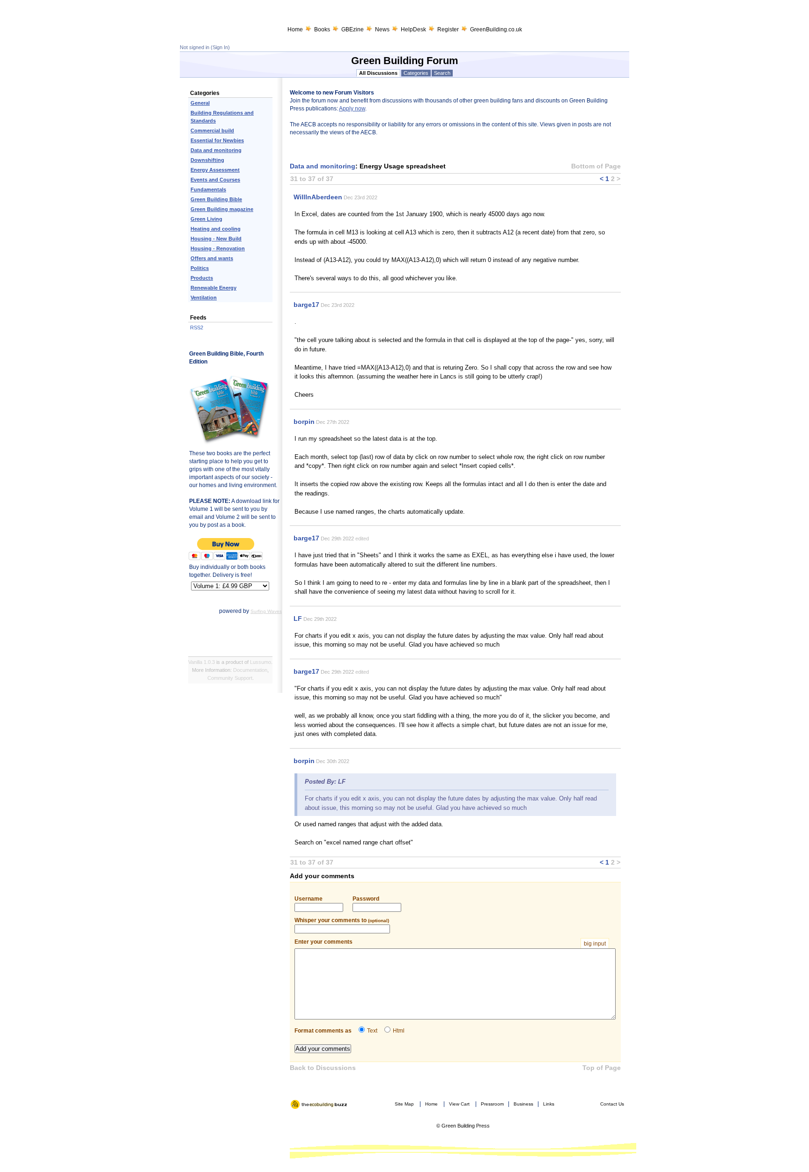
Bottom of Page (596, 166)
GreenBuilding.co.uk (496, 29)
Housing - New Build (216, 238)
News (382, 29)
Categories (416, 73)
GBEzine (352, 29)
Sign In (220, 47)
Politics (200, 268)
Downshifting (207, 160)
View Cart (459, 1103)
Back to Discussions (323, 1067)
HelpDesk (413, 29)
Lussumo (260, 662)
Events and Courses (215, 179)
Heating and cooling (216, 229)
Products (202, 278)
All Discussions (378, 73)
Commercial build (212, 130)
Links (548, 1103)
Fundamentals (208, 189)
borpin (304, 421)
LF (298, 618)
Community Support (229, 678)
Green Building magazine (222, 209)
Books (322, 29)
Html (398, 1030)
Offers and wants (212, 258)
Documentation (250, 670)
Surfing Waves (266, 611)
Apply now (352, 108)
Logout (299, 1112)
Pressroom (492, 1103)
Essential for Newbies (217, 140)
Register (448, 29)
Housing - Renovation (218, 248)
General (200, 103)
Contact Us (612, 1103)
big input (595, 943)
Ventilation (204, 297)
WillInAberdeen (318, 197)
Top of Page (601, 1067)
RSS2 (196, 327)
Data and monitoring (216, 150)
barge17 (306, 304)
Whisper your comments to (341, 920)
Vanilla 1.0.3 (201, 662)
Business (523, 1103)
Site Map (404, 1103)
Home (295, 29)
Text (372, 1030)
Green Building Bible (216, 199)
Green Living (206, 219)
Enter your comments (450, 942)
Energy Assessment (215, 170)
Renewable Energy (213, 288)
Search (442, 73)
